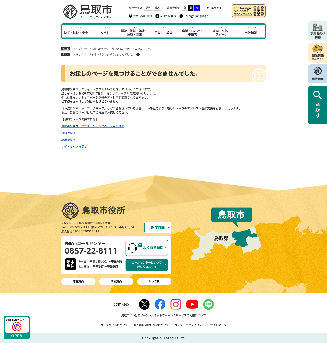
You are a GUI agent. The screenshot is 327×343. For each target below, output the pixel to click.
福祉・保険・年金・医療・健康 (134, 32)
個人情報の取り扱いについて (151, 325)
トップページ (81, 48)
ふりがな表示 (168, 16)
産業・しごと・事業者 (192, 32)
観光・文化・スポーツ (222, 32)
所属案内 (116, 281)
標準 (148, 7)
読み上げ (216, 7)
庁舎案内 (78, 281)
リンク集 (154, 281)
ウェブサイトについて (114, 325)
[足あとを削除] (138, 55)
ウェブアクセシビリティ (190, 325)
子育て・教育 (163, 32)
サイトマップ (218, 325)
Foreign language (196, 16)
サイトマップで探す (74, 146)
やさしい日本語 (142, 16)
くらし (105, 32)
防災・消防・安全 (76, 32)
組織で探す (68, 139)
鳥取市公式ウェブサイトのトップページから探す (92, 126)
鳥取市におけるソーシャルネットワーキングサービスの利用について (163, 315)
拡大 (157, 7)
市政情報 (251, 32)
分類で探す (68, 133)
